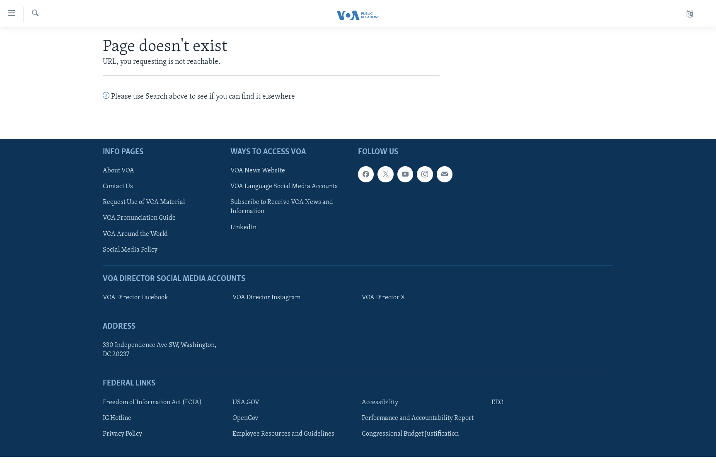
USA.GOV (245, 402)
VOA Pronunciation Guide (139, 218)
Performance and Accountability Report (418, 418)
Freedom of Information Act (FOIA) (152, 402)
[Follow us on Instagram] (425, 174)
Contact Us (118, 186)
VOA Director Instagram (266, 297)
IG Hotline (117, 418)
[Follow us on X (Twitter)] (385, 174)
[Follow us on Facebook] (366, 174)
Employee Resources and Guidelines (283, 434)
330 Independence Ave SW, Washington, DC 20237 (159, 350)
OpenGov (245, 418)
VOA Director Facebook (135, 297)
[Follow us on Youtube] (405, 174)
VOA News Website (257, 170)
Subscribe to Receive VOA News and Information (281, 207)
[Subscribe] (444, 174)
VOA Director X (383, 297)
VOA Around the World (135, 233)
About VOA (118, 170)
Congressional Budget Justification (410, 434)
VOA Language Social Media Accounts (284, 186)
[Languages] (690, 14)
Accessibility (380, 402)
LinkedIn (243, 227)
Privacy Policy (122, 434)
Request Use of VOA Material (144, 202)
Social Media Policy (130, 249)
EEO (497, 402)
